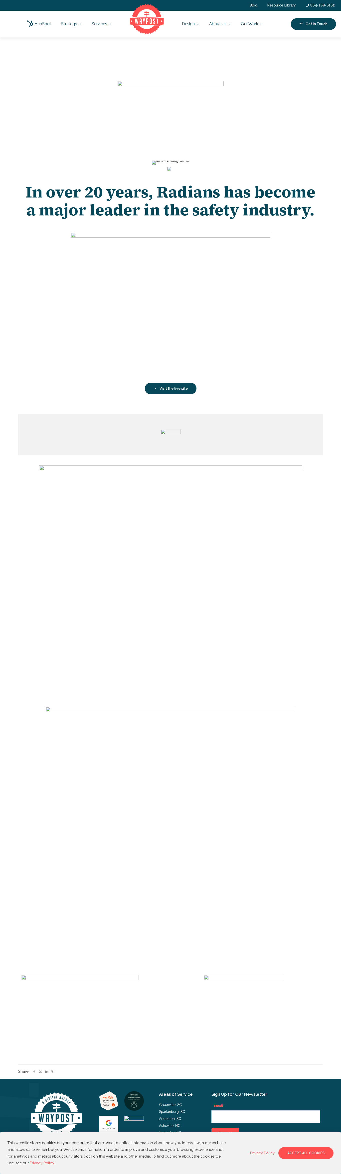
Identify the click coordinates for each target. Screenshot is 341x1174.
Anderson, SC (170, 1119)
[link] (109, 1100)
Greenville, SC (170, 1105)
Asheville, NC (169, 1126)
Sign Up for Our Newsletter (239, 1094)
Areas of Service (176, 1094)
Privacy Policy (42, 1163)
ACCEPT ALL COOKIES (306, 1153)
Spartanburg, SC (172, 1112)
